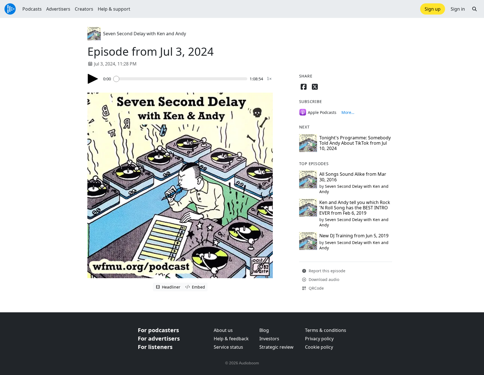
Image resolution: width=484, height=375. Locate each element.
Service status (228, 347)
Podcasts (32, 9)
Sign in (458, 9)
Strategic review (276, 347)
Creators (84, 9)
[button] (474, 9)
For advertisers (159, 338)
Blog (264, 330)
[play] (93, 79)
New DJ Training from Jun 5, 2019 (353, 236)
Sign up (433, 9)
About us (223, 330)
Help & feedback (231, 339)
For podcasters (158, 330)
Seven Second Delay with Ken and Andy (144, 34)
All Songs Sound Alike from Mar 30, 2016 (352, 176)
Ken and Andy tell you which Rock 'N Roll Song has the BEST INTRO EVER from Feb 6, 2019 (354, 207)
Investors (269, 339)
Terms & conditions (325, 330)
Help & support (114, 9)
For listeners (155, 347)
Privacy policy (319, 339)
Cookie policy (319, 347)
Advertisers (58, 9)
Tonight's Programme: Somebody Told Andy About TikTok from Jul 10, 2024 (355, 143)
